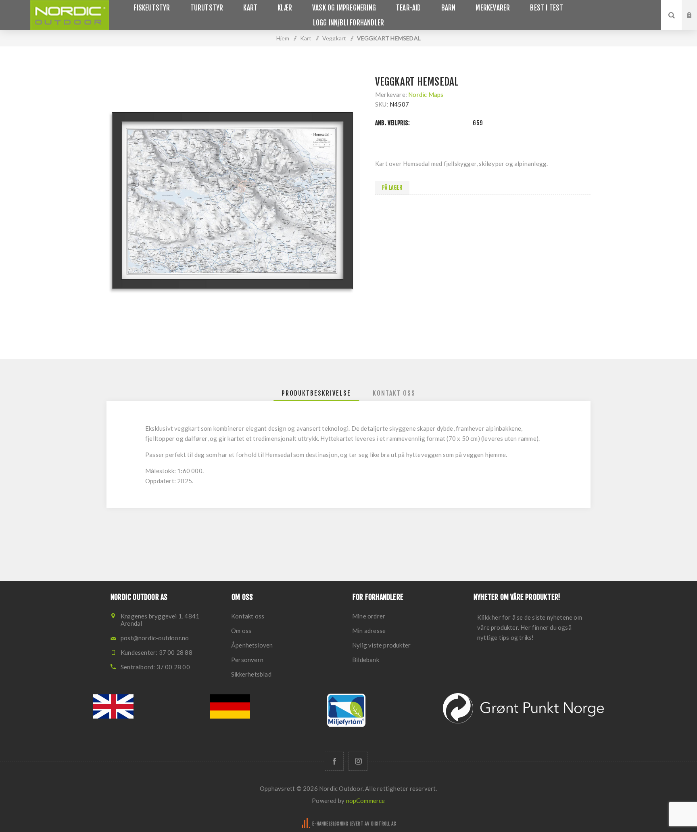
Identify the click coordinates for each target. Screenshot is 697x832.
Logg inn (695, 7)
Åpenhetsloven (252, 645)
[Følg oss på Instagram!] (357, 761)
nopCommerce (365, 800)
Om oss (241, 630)
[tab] (316, 393)
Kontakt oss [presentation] (394, 393)
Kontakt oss (247, 616)
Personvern (247, 659)
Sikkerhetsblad (251, 674)
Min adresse (369, 630)
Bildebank (365, 659)
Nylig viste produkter (381, 645)
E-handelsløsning (330, 824)
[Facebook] (334, 761)
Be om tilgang (695, 23)
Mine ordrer (368, 616)
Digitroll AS (383, 824)
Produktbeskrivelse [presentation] (316, 393)
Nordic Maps (425, 94)
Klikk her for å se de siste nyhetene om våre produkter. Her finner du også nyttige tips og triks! (529, 627)
